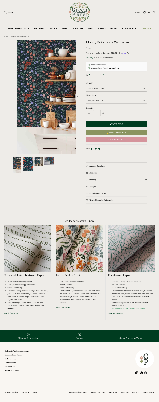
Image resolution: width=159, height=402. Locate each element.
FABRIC (65, 28)
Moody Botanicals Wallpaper (19, 37)
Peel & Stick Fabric (96, 88)
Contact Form (10, 363)
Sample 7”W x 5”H (95, 101)
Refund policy (11, 359)
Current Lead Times (13, 355)
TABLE (91, 28)
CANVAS (101, 28)
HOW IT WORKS (129, 28)
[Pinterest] (141, 372)
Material (89, 83)
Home (6, 37)
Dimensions (91, 95)
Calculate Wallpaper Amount (17, 351)
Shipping (89, 58)
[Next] (77, 97)
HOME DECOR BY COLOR (18, 28)
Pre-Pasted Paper (119, 275)
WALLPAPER (39, 28)
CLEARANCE (146, 28)
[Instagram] (136, 372)
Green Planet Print (96, 75)
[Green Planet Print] (79, 12)
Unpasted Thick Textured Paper (24, 275)
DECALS (113, 28)
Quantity (90, 108)
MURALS (53, 28)
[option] (46, 97)
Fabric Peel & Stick (68, 275)
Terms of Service (12, 370)
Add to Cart (116, 124)
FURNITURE (78, 28)
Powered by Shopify (30, 392)
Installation (10, 367)
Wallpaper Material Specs (79, 220)
